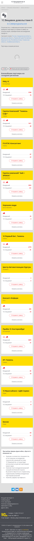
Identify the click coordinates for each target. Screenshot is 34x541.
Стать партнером (6, 502)
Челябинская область (13, 42)
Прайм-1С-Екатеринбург (14, 329)
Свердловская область (24, 36)
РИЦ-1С (6, 81)
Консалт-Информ (10, 298)
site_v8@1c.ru (15, 515)
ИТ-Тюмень (8, 360)
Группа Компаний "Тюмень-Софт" (15, 112)
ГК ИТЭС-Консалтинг (12, 143)
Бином (6, 422)
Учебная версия (5, 500)
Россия (14, 36)
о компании (25, 529)
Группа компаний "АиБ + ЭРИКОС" (14, 174)
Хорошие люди (9, 205)
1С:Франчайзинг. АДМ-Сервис (16, 391)
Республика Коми (16, 40)
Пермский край (19, 38)
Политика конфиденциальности (9, 504)
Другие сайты (4, 508)
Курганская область (7, 38)
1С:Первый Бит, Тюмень (13, 236)
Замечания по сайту (6, 506)
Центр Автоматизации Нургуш (17, 267)
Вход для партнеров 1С (7, 498)
